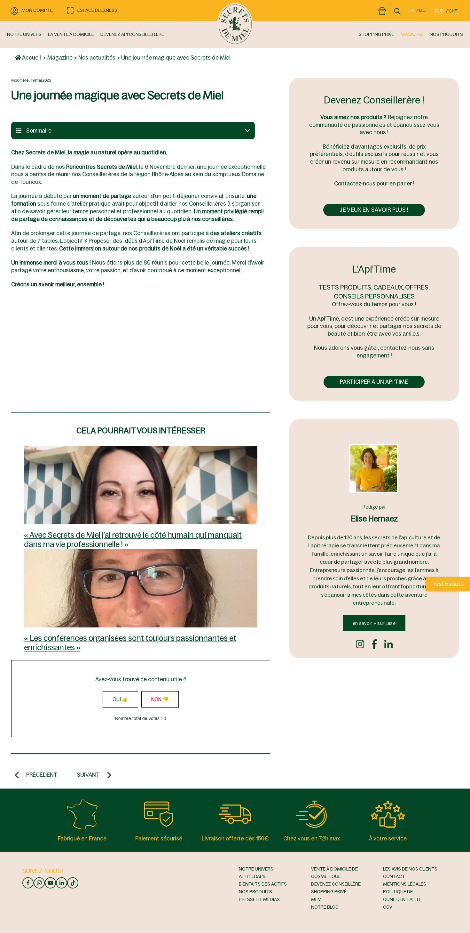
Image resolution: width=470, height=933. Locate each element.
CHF (453, 10)
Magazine (60, 57)
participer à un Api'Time (374, 382)
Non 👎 (160, 699)
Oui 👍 (120, 699)
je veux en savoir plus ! (374, 210)
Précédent (41, 775)
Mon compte (37, 10)
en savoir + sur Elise (374, 623)
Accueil (31, 57)
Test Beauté (448, 584)
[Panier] (382, 10)
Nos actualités (96, 57)
